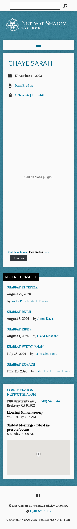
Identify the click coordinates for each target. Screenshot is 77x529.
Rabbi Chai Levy (45, 354)
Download (19, 257)
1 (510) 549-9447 (40, 511)
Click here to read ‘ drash (29, 252)
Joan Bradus (24, 85)
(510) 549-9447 (51, 401)
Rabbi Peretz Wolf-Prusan (30, 301)
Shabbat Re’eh (19, 312)
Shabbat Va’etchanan (25, 347)
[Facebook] (38, 495)
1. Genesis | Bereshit (29, 95)
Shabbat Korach (21, 364)
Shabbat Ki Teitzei (22, 287)
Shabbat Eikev (19, 329)
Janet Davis (45, 319)
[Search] (65, 6)
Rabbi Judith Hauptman (53, 371)
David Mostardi (48, 336)
